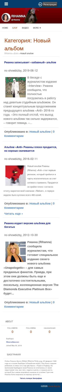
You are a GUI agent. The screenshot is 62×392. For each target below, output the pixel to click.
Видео (25, 27)
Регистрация (49, 4)
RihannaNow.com (12, 342)
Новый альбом (40, 131)
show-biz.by (54, 386)
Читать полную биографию (31, 378)
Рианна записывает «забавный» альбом (30, 62)
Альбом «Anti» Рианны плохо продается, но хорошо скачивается (30, 148)
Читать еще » (13, 213)
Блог (14, 27)
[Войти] (40, 4)
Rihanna (8, 53)
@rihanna (15, 19)
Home (5, 27)
